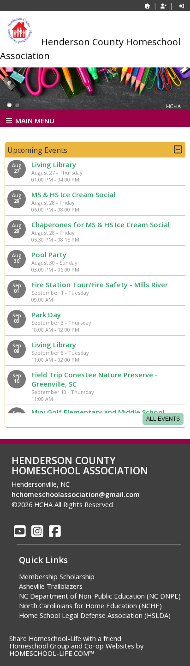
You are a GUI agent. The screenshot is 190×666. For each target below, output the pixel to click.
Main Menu (33, 120)
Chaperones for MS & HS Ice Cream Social (100, 224)
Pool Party (48, 254)
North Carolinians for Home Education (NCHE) (90, 605)
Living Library (53, 164)
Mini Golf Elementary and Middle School (98, 412)
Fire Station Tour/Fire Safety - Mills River (99, 284)
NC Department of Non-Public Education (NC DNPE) (100, 595)
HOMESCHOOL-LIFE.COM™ (51, 653)
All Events (163, 419)
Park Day (46, 314)
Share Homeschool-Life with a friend (65, 638)
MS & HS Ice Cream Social (73, 194)
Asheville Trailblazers (51, 586)
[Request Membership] (163, 5)
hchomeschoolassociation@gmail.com (76, 494)
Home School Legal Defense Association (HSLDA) (95, 615)
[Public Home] (147, 5)
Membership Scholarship (57, 576)
